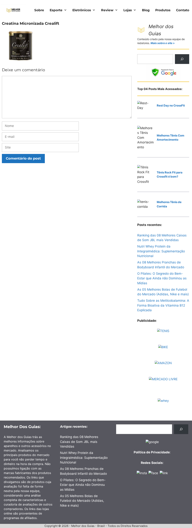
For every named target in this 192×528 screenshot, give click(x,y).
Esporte (56, 10)
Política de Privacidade (152, 452)
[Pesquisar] (182, 59)
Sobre (39, 10)
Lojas (127, 10)
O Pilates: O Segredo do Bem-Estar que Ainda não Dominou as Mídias (162, 278)
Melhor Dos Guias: (22, 426)
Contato (182, 10)
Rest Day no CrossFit (171, 105)
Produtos (162, 10)
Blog (146, 10)
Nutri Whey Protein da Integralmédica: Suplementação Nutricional (161, 251)
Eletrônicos (81, 10)
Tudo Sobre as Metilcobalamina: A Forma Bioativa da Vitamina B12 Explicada (163, 305)
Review (107, 10)
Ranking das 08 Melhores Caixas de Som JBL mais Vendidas (79, 441)
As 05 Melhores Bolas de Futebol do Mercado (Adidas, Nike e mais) (82, 500)
